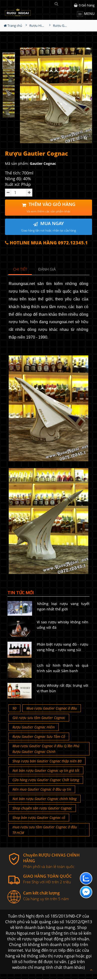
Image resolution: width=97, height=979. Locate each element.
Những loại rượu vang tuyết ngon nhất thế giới (63, 606)
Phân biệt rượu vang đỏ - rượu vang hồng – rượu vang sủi (63, 647)
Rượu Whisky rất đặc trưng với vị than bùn (63, 688)
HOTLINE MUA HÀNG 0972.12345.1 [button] (48, 243)
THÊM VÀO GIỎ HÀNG (51, 207)
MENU (89, 13)
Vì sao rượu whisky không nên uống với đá (63, 625)
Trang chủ (14, 25)
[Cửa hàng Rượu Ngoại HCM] (18, 12)
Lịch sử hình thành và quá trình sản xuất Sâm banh (63, 668)
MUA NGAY (48, 226)
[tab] (20, 269)
